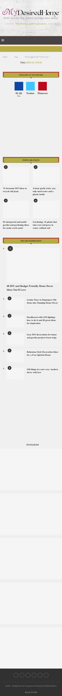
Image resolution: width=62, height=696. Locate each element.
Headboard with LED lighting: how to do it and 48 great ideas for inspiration (41, 320)
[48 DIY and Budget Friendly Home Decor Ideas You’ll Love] (33, 265)
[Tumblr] (37, 29)
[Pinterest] (33, 29)
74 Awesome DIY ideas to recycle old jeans (15, 189)
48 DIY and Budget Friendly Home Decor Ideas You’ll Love (30, 288)
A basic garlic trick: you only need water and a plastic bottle (44, 191)
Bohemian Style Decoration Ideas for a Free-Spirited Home (42, 353)
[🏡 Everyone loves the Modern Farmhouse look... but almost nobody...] (31, 539)
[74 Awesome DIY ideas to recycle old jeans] (16, 176)
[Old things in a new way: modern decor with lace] (15, 373)
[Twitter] (25, 29)
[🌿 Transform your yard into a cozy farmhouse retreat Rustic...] (31, 629)
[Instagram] (29, 29)
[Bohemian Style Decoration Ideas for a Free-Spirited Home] (15, 356)
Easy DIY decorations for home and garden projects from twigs (42, 336)
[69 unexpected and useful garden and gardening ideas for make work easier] (16, 209)
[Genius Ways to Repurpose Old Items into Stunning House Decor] (15, 304)
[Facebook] (21, 29)
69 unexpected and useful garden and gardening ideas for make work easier (16, 225)
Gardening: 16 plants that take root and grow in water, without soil (45, 225)
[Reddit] (41, 29)
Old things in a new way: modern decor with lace (42, 370)
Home (5, 57)
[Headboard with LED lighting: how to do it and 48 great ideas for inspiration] (15, 321)
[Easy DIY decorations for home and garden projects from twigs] (15, 339)
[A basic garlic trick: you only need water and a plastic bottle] (46, 176)
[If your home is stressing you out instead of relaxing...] (31, 495)
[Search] (59, 40)
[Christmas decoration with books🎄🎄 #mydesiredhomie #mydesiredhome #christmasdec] (31, 584)
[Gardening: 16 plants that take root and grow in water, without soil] (46, 209)
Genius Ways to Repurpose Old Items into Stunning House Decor (42, 301)
